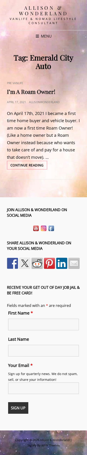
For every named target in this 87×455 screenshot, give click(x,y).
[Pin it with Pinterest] (49, 263)
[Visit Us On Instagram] (43, 227)
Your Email (20, 365)
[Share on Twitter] (24, 263)
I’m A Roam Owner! (31, 91)
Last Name (18, 339)
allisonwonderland (44, 102)
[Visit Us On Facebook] (51, 227)
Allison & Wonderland (43, 10)
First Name (20, 313)
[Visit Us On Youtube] (36, 227)
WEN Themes (50, 445)
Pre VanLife (15, 83)
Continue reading (28, 166)
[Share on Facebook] (12, 263)
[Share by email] (74, 263)
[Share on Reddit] (37, 263)
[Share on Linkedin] (61, 263)
